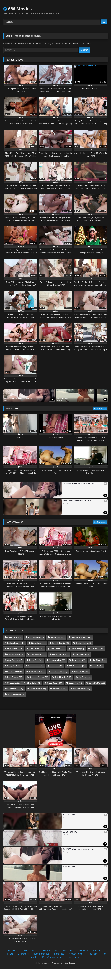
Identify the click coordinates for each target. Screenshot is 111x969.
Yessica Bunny (15, 694)
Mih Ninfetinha (77, 666)
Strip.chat (7, 400)
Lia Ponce (56, 666)
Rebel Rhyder (63, 677)
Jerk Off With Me (70, 832)
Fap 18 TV (98, 950)
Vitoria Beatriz (38, 689)
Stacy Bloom (54, 683)
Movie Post (67, 950)
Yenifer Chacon (81, 689)
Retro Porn (92, 954)
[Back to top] (103, 961)
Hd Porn (12, 950)
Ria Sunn (84, 677)
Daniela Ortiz (83, 643)
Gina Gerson (14, 660)
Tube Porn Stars (41, 954)
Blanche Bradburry (81, 637)
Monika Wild (14, 671)
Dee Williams (14, 649)
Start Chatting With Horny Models (77, 501)
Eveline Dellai (15, 654)
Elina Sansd (57, 649)
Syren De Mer (97, 683)
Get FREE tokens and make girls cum (18, 398)
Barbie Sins (57, 637)
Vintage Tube (75, 954)
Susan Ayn (75, 683)
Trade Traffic (73, 957)
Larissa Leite (35, 666)
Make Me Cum (62, 398)
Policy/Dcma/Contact (52, 957)
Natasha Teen (59, 671)
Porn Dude (83, 950)
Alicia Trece (14, 637)
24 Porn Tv (23, 954)
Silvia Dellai (33, 683)
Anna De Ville (36, 637)
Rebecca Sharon (39, 677)
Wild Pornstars (27, 950)
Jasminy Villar (57, 660)
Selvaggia (13, 683)
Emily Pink (77, 649)
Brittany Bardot (15, 643)
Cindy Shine (38, 643)
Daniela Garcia (60, 643)
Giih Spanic (82, 654)
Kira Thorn (98, 660)
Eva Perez (97, 649)
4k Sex (10, 954)
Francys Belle (37, 654)
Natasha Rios (36, 671)
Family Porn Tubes (48, 950)
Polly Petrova (15, 677)
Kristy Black (14, 666)
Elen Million (36, 649)
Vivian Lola (59, 689)
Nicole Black (81, 671)
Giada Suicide (60, 654)
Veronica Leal (15, 689)
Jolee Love (78, 660)
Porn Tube (59, 954)
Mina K (98, 666)
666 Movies (19, 8)
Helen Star (35, 660)
